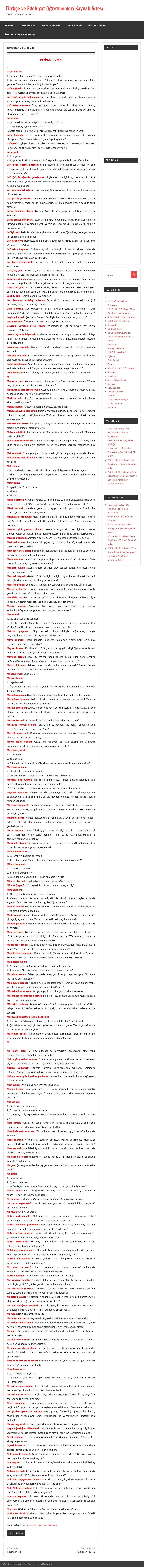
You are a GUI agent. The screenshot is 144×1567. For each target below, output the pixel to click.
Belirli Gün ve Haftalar (119, 320)
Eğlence (111, 356)
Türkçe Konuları (16, 1532)
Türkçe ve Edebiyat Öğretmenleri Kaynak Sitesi (54, 8)
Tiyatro (111, 395)
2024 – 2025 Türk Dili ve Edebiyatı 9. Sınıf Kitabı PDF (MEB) (121, 452)
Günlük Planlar (96, 25)
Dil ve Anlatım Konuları (119, 332)
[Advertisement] (121, 102)
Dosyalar (112, 344)
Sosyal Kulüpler (115, 391)
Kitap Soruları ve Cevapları (121, 368)
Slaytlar (111, 383)
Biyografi (112, 324)
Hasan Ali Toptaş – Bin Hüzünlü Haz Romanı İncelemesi (119, 432)
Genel (110, 364)
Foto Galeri (113, 360)
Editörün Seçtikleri (117, 352)
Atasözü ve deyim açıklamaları (42, 1524)
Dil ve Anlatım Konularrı (119, 336)
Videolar (112, 407)
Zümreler (8, 25)
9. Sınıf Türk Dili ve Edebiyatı (122, 316)
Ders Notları (75, 25)
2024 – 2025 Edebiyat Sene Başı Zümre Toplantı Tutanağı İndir (122, 463)
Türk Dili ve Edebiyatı (118, 399)
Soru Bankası (114, 387)
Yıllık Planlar (28, 25)
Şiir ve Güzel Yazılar (117, 379)
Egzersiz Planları (51, 25)
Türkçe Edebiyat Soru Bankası (19, 34)
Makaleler (112, 375)
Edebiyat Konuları (116, 348)
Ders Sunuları (114, 328)
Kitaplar (111, 371)
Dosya (111, 340)
